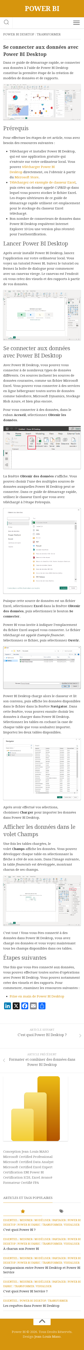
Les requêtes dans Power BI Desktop (31, 1306)
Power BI (42, 9)
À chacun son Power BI (21, 1249)
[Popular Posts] (22, 1211)
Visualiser (71, 1224)
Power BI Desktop (18, 34)
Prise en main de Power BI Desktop (37, 996)
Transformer (49, 34)
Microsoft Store (27, 177)
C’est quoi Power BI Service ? (25, 1291)
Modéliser (42, 1220)
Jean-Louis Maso (47, 1337)
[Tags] (61, 1211)
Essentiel (10, 1220)
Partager (59, 1220)
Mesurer (26, 1220)
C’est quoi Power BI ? (19, 1230)
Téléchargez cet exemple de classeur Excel (43, 182)
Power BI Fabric (28, 1224)
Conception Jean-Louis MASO (26, 1152)
